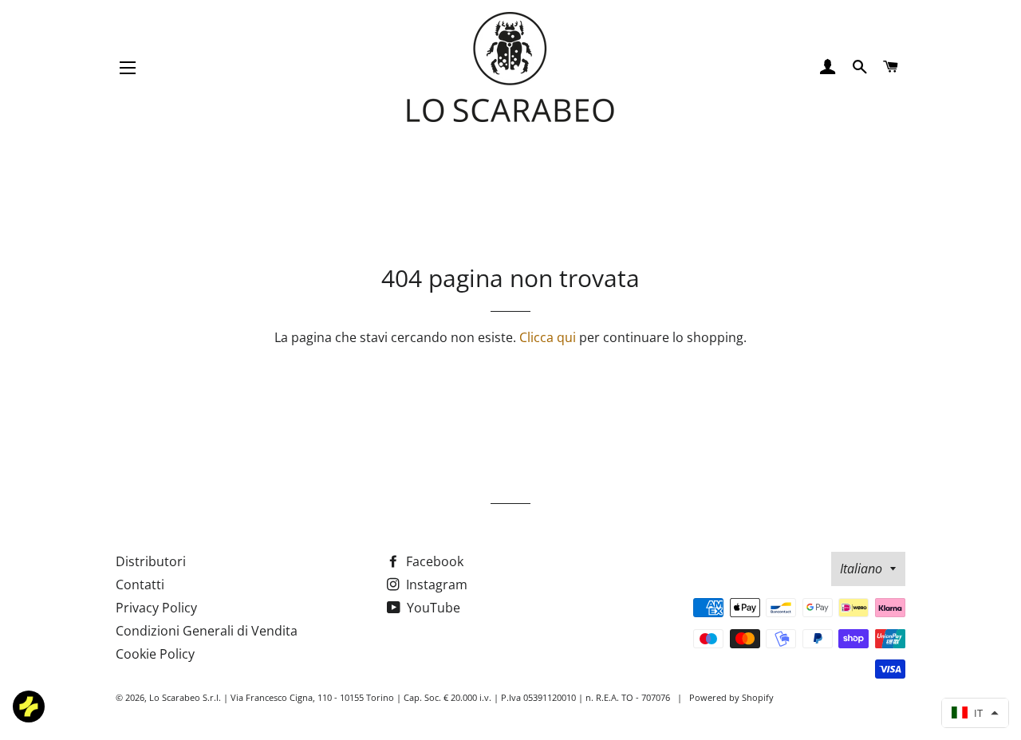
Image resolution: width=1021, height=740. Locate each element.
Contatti (140, 584)
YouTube (432, 607)
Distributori (151, 561)
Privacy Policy (156, 607)
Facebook (433, 561)
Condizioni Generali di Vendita (207, 631)
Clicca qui (547, 337)
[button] (975, 713)
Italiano (861, 568)
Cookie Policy (155, 654)
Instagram (435, 584)
